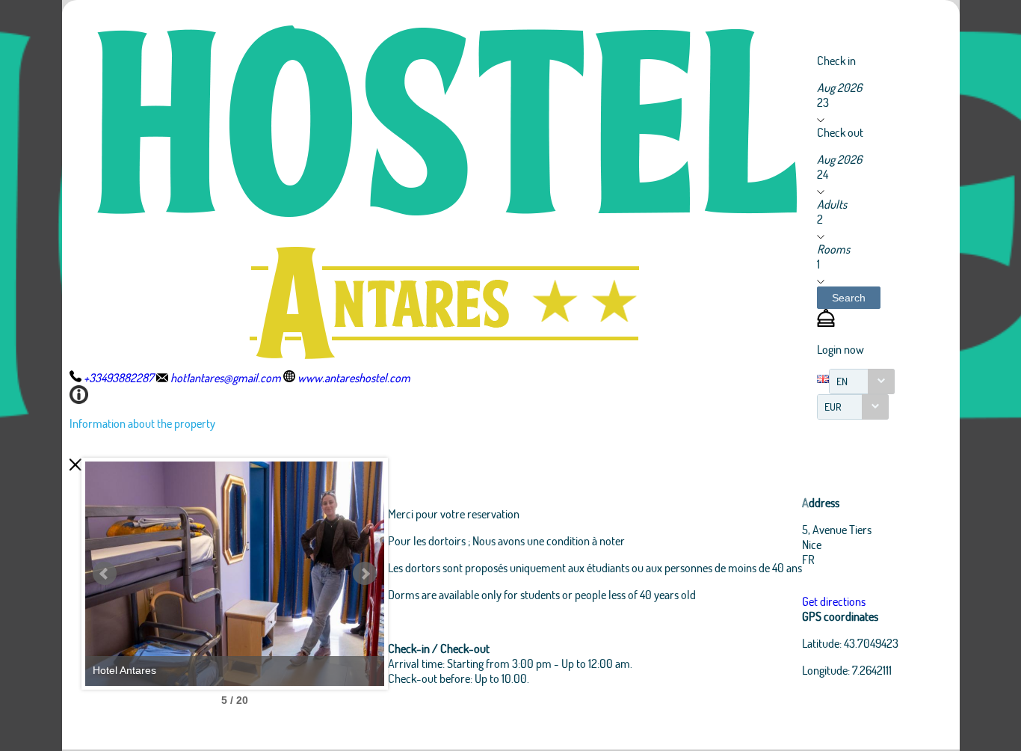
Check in (836, 60)
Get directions (834, 601)
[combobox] (862, 381)
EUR (833, 406)
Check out (840, 132)
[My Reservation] (826, 322)
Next (365, 574)
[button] (848, 297)
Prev (105, 574)
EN (842, 381)
